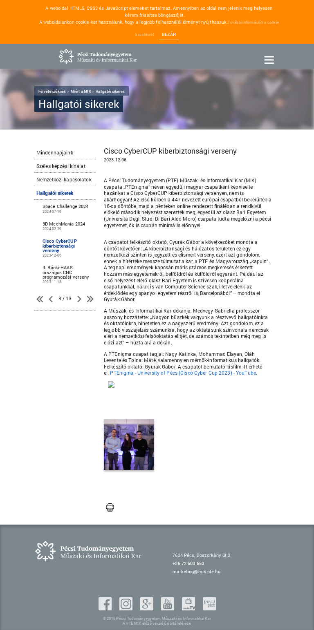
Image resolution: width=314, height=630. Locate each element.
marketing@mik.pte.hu (196, 571)
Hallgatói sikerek (54, 193)
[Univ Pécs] (209, 607)
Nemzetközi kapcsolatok (64, 179)
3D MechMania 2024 (64, 226)
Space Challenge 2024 (65, 208)
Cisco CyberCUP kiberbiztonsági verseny (60, 247)
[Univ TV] (189, 607)
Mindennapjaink (54, 152)
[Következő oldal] (79, 299)
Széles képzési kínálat (60, 166)
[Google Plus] (147, 607)
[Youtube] (168, 607)
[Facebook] (106, 607)
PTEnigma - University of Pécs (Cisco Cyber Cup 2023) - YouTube (183, 372)
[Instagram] (126, 607)
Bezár (169, 34)
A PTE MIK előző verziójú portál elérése (157, 623)
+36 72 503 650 (188, 563)
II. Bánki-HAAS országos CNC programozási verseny (66, 274)
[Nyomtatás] (110, 507)
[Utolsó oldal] (89, 299)
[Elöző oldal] (40, 299)
